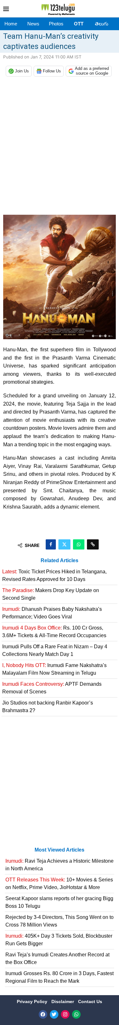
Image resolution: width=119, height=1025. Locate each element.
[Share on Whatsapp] (78, 544)
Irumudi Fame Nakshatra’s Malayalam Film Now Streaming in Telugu (54, 669)
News (33, 23)
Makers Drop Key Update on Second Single (50, 594)
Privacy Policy (33, 1001)
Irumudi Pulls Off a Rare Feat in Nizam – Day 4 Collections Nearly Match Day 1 (54, 650)
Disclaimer (63, 1001)
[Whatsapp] (76, 1014)
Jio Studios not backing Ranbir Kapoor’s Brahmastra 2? (47, 706)
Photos (56, 23)
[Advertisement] (59, 147)
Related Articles (59, 560)
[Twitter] (54, 1014)
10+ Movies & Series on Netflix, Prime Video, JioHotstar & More (59, 883)
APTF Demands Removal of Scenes (52, 687)
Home (10, 23)
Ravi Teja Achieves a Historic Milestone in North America (59, 864)
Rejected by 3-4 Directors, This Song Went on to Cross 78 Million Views (59, 920)
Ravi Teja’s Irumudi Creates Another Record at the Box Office (57, 958)
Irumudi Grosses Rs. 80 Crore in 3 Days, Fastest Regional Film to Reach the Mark (59, 977)
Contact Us (90, 1001)
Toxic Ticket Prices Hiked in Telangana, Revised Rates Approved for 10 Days (54, 575)
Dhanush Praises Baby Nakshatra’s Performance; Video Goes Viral (52, 612)
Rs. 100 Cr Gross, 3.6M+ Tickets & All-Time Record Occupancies (54, 631)
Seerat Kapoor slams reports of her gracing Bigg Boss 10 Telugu (59, 902)
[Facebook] (43, 1014)
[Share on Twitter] (64, 544)
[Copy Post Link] (93, 544)
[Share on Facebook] (51, 544)
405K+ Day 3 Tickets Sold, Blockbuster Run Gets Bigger (58, 939)
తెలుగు (101, 23)
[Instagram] (65, 1014)
